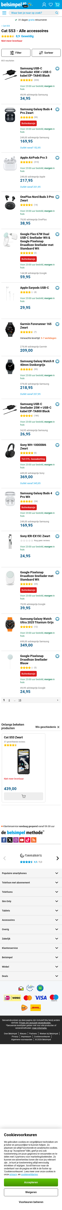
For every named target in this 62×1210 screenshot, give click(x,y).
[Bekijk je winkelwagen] (57, 5)
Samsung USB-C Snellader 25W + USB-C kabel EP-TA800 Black (35, 407)
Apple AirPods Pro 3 (33, 157)
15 (20, 700)
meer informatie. (39, 1028)
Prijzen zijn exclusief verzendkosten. (35, 1023)
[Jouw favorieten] (50, 5)
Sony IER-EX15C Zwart (35, 536)
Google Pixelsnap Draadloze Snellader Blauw (33, 659)
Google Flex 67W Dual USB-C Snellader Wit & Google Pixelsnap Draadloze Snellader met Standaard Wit (36, 241)
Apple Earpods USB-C (34, 287)
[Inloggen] (44, 5)
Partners (33, 1034)
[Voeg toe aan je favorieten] (57, 69)
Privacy (15, 1036)
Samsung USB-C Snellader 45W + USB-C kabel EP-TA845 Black (35, 72)
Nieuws (23, 1034)
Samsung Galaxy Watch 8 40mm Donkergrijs (37, 362)
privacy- (13, 1174)
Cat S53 (6, 26)
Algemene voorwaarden (21, 1039)
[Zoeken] (56, 12)
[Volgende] (58, 700)
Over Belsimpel (10, 1034)
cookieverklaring (29, 1174)
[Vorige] (4, 858)
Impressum (26, 1036)
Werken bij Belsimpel (49, 1034)
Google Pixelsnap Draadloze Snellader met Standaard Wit (36, 576)
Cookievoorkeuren (42, 1036)
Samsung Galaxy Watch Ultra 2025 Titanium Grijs (37, 620)
